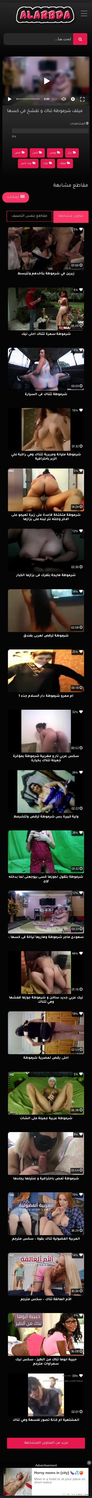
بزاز (70, 153)
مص (18, 153)
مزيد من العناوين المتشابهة (46, 1443)
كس (35, 153)
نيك (45, 163)
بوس (53, 153)
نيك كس (26, 163)
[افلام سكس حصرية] (46, 16)
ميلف (63, 163)
